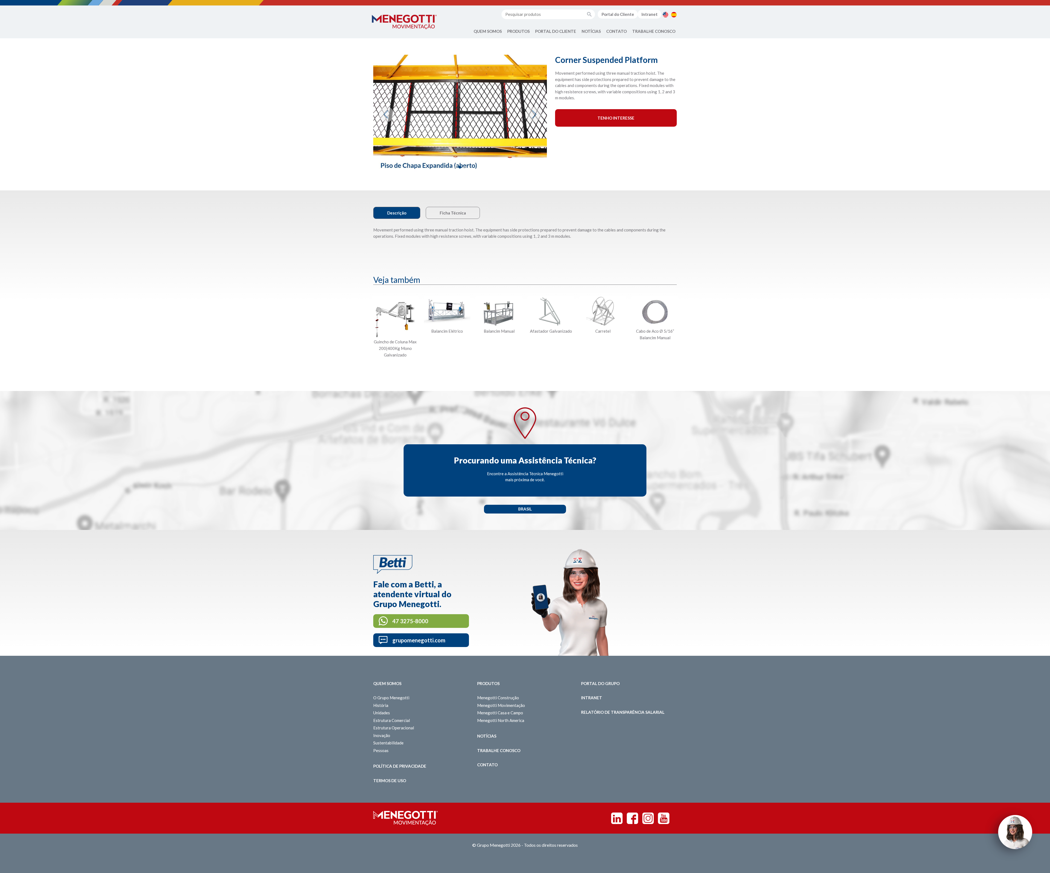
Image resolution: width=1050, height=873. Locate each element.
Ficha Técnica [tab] (453, 212)
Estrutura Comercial (391, 720)
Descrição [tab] (396, 212)
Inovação (381, 735)
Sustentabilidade (388, 742)
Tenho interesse (615, 117)
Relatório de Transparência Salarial (622, 712)
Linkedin (617, 818)
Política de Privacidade (399, 766)
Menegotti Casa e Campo (500, 712)
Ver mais (395, 368)
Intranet (649, 14)
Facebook (632, 818)
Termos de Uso (389, 780)
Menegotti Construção (498, 697)
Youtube (663, 818)
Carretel (603, 331)
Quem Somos (488, 31)
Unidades (381, 712)
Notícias (591, 31)
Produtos (518, 31)
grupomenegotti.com (418, 640)
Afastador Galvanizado (551, 331)
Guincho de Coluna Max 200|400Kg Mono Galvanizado (395, 348)
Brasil (525, 508)
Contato (616, 31)
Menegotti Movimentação (501, 705)
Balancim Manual (499, 331)
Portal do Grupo (600, 683)
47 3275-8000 (410, 621)
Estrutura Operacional (393, 727)
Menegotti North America (500, 720)
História (380, 705)
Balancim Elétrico (447, 331)
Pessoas (381, 750)
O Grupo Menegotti (391, 697)
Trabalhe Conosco (653, 31)
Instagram (648, 818)
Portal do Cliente (618, 14)
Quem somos (387, 683)
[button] (386, 114)
